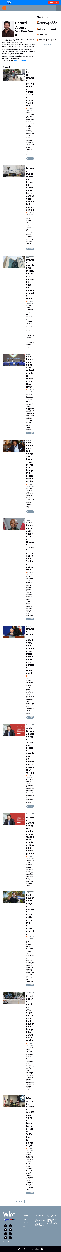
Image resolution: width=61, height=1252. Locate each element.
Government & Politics (30, 257)
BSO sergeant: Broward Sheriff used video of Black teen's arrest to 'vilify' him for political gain (30, 1122)
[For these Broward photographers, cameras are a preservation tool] (14, 75)
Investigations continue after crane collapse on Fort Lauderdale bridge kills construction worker (30, 1018)
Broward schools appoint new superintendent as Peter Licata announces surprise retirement (30, 651)
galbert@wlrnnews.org (19, 60)
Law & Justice (29, 166)
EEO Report (50, 1212)
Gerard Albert (30, 108)
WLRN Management (52, 1223)
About (24, 1212)
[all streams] (58, 8)
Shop (24, 1226)
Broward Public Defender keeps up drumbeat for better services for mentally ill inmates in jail (30, 189)
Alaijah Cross (42, 34)
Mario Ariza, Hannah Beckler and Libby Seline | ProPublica (47, 23)
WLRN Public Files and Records (39, 1226)
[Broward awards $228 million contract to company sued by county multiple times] (14, 262)
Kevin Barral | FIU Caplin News (48, 40)
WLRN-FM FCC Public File (40, 1221)
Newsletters (38, 1212)
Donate (24, 1219)
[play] (4, 8)
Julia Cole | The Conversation (47, 29)
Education (29, 440)
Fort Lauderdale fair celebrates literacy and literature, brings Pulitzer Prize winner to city (30, 462)
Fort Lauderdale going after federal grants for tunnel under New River (30, 371)
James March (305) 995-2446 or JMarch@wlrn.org (52, 1221)
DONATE (54, 2)
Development (29, 70)
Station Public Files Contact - (51, 1216)
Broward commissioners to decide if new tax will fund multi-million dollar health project (30, 835)
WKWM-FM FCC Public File (39, 1224)
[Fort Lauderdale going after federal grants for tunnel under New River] (14, 360)
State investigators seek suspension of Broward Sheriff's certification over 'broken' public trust (30, 546)
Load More (18, 1201)
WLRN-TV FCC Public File (40, 1219)
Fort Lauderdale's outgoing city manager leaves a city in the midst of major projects (30, 914)
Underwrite (25, 1222)
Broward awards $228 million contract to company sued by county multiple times (30, 279)
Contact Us (25, 1215)
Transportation (30, 993)
